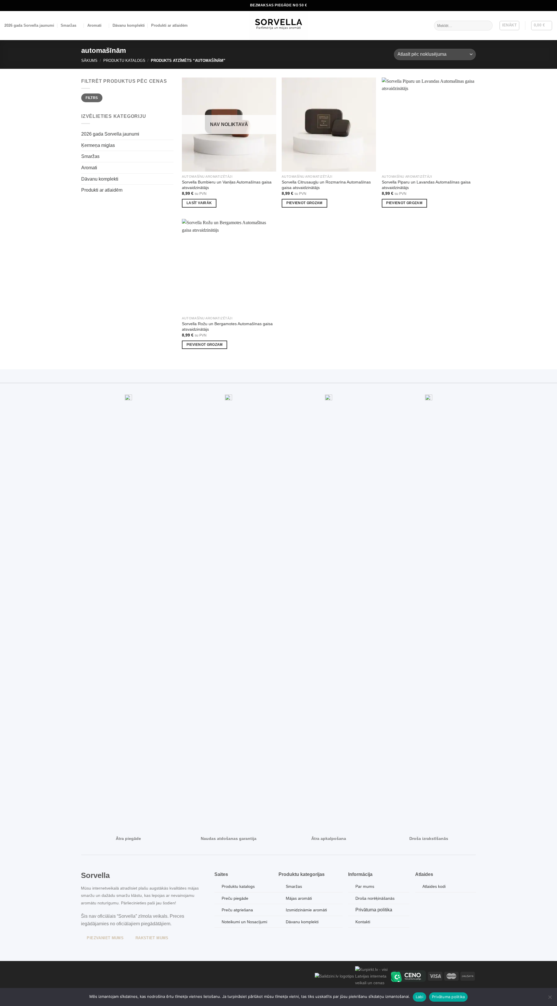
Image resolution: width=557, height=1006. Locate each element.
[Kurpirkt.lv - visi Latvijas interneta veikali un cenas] (372, 975)
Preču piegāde (235, 898)
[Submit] (487, 25)
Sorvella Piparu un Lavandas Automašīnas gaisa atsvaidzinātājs (426, 185)
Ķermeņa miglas (98, 145)
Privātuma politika (373, 909)
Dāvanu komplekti (129, 25)
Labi (419, 996)
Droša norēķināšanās (375, 898)
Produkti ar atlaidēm (169, 25)
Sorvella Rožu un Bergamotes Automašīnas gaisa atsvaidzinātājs (227, 326)
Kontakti (362, 921)
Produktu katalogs (124, 60)
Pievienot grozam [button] (304, 203)
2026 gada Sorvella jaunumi (29, 25)
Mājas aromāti (299, 898)
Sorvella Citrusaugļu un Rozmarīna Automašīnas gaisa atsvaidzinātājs (326, 185)
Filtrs (92, 98)
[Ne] (550, 998)
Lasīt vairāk (199, 203)
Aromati (94, 25)
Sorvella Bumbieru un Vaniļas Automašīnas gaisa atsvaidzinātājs (227, 185)
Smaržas (68, 25)
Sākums (89, 60)
